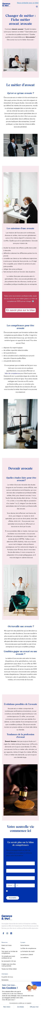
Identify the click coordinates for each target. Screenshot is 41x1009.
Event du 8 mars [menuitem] (7, 945)
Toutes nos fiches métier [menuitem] (9, 969)
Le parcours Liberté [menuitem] (26, 954)
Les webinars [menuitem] (24, 957)
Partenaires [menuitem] (5, 980)
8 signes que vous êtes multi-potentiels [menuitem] (9, 965)
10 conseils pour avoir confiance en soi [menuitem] (8, 957)
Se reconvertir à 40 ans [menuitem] (9, 961)
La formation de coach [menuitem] (27, 951)
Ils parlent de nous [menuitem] (7, 977)
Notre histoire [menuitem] (24, 945)
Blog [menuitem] (3, 948)
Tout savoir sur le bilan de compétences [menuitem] (9, 952)
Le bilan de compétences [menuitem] (28, 948)
